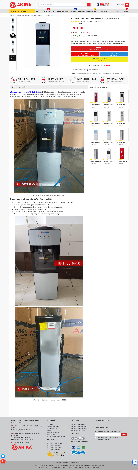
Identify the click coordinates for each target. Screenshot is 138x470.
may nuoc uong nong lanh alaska (97, 73)
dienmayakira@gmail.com (25, 439)
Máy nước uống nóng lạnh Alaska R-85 (122, 161)
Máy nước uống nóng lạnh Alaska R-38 (95, 142)
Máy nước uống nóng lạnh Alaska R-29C (122, 104)
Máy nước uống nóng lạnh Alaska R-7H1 (95, 104)
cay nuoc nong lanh (82, 73)
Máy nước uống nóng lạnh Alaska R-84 (109, 161)
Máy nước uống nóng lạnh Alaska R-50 (122, 142)
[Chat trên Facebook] (3, 456)
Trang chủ (12, 15)
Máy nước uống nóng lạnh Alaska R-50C (95, 161)
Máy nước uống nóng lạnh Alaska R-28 (109, 104)
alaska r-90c (110, 73)
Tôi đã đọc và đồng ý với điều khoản (107, 438)
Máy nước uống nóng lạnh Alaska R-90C (24, 92)
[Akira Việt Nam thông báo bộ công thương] (78, 452)
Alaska (19, 15)
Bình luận (22, 87)
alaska (116, 73)
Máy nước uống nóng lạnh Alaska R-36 (109, 123)
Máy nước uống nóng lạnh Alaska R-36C (122, 123)
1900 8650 (107, 65)
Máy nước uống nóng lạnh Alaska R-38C (109, 142)
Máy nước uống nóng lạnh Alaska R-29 (95, 123)
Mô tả (13, 87)
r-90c (120, 73)
